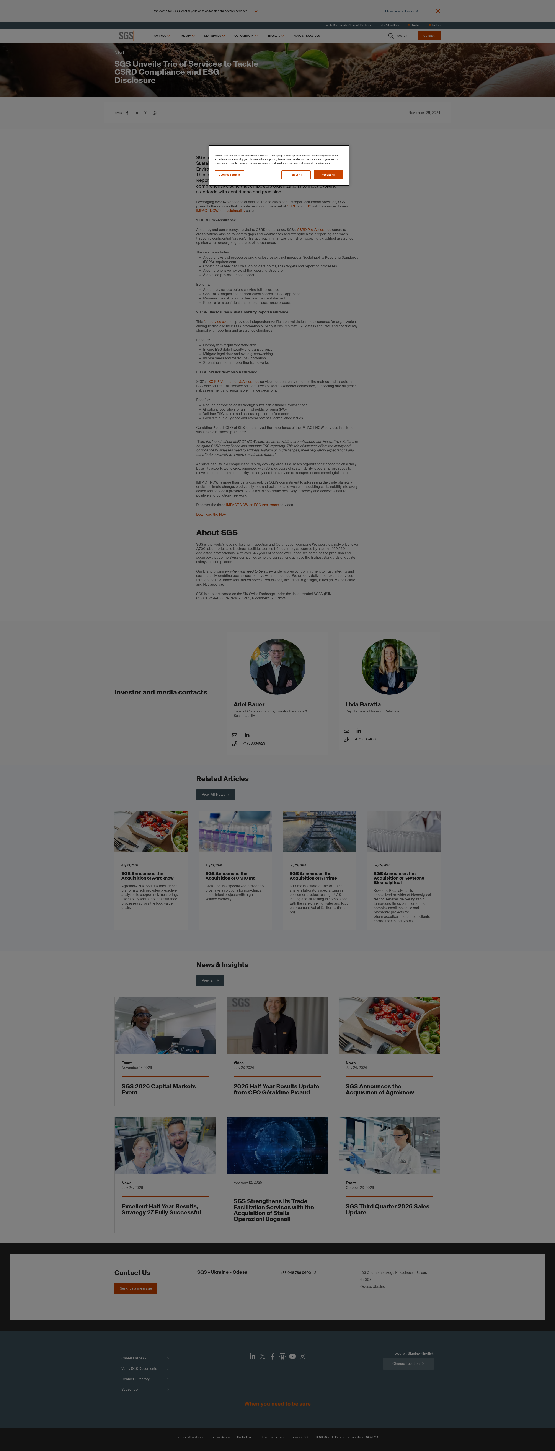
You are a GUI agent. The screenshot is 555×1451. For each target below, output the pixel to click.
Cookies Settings (230, 174)
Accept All (328, 174)
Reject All (296, 174)
